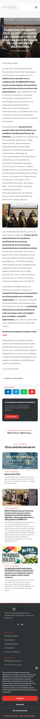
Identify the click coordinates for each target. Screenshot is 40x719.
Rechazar (20, 704)
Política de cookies (11, 716)
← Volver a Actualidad (12, 378)
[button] (37, 668)
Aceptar (20, 698)
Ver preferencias (20, 711)
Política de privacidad (27, 716)
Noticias (24, 24)
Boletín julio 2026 (12, 474)
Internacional (12, 24)
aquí (5, 335)
